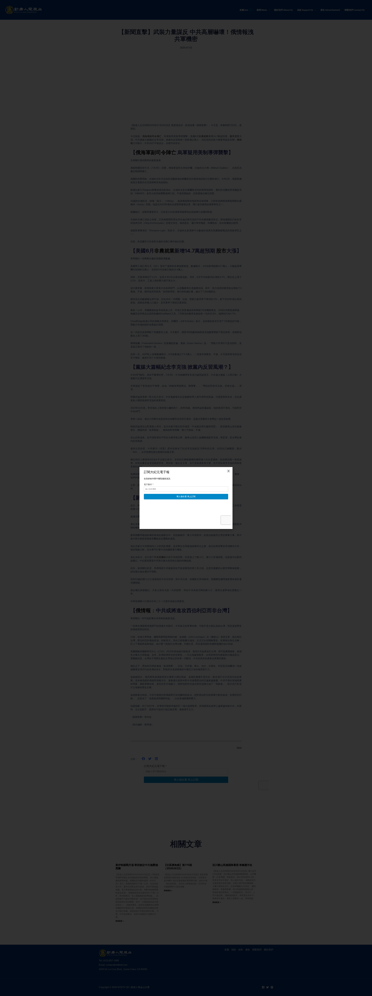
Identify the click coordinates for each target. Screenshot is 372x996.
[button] (228, 471)
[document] (186, 498)
